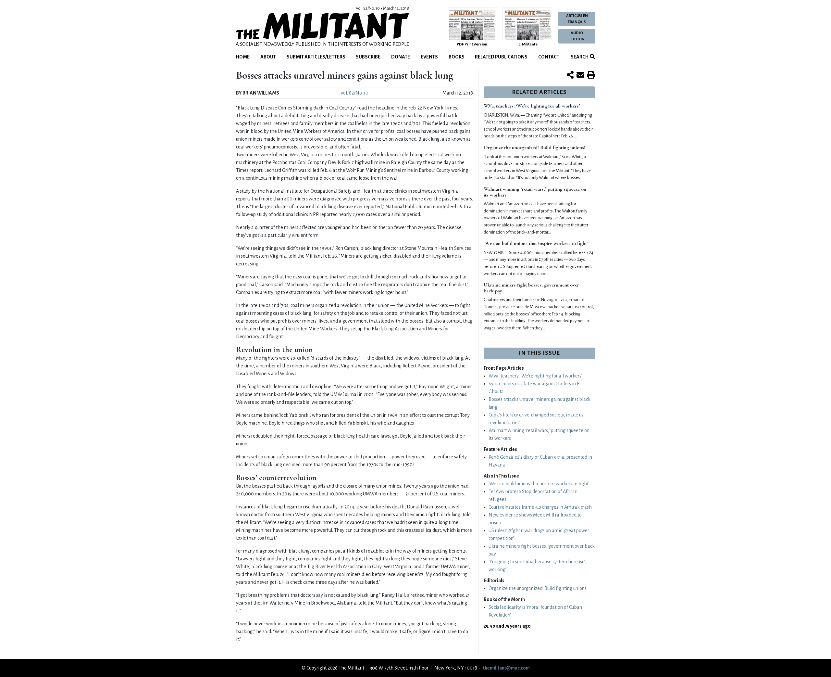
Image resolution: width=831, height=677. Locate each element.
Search (579, 56)
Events (429, 56)
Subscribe (368, 56)
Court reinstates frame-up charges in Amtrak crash (540, 507)
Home (243, 56)
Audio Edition (577, 36)
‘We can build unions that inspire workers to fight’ (536, 243)
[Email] (580, 75)
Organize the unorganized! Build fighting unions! (534, 147)
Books (457, 56)
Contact (548, 56)
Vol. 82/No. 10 (354, 93)
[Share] (570, 75)
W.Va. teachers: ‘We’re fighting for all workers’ (532, 106)
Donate (400, 56)
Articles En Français (577, 19)
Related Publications (501, 56)
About (268, 56)
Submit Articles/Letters (316, 56)
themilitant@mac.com (506, 668)
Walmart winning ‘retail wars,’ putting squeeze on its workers (535, 192)
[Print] (591, 75)
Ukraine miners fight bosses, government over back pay (531, 288)
